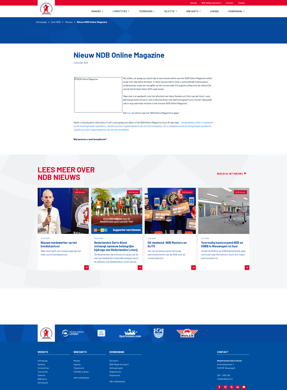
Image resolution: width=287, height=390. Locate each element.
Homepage (41, 21)
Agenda (77, 364)
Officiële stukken (81, 371)
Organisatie (79, 368)
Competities (43, 368)
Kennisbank (43, 382)
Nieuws (69, 21)
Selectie (41, 375)
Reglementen (115, 371)
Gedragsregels (116, 368)
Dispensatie (114, 375)
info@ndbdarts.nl (189, 122)
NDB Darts (42, 379)
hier (129, 112)
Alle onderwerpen (81, 377)
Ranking (41, 364)
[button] (97, 11)
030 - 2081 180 (223, 375)
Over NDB (56, 21)
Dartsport (114, 360)
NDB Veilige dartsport (119, 364)
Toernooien (43, 371)
